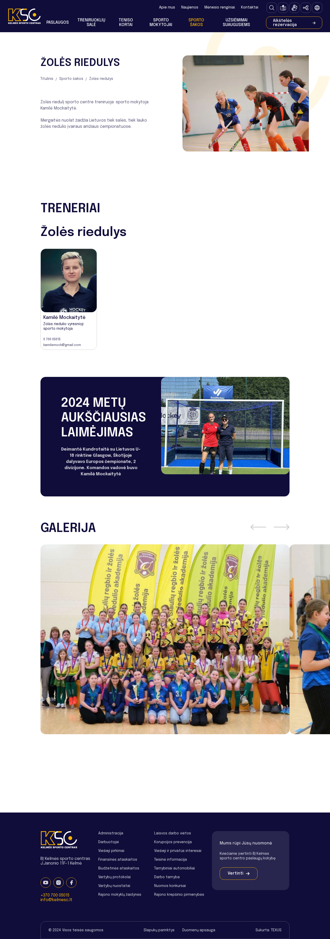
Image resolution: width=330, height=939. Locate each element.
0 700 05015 (52, 339)
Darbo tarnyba (167, 877)
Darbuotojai (108, 842)
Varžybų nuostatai (114, 886)
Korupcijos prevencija (173, 842)
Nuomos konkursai (170, 886)
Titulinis (46, 79)
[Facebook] (71, 882)
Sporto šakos (71, 79)
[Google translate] (317, 8)
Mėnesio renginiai (219, 7)
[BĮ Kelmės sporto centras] (24, 16)
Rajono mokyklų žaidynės (119, 894)
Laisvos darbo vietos (172, 833)
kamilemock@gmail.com (62, 345)
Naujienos (189, 7)
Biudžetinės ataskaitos (118, 868)
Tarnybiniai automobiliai (174, 868)
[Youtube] (45, 882)
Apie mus (167, 7)
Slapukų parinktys (159, 930)
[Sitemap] (306, 8)
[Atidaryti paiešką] (272, 8)
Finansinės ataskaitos (117, 859)
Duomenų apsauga (198, 930)
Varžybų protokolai (114, 877)
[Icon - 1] (283, 8)
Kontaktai (249, 7)
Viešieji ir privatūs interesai (177, 851)
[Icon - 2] (294, 8)
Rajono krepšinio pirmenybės (179, 894)
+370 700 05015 (54, 895)
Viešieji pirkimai (111, 851)
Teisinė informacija (170, 859)
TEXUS (276, 930)
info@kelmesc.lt (56, 900)
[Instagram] (58, 882)
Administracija (110, 833)
